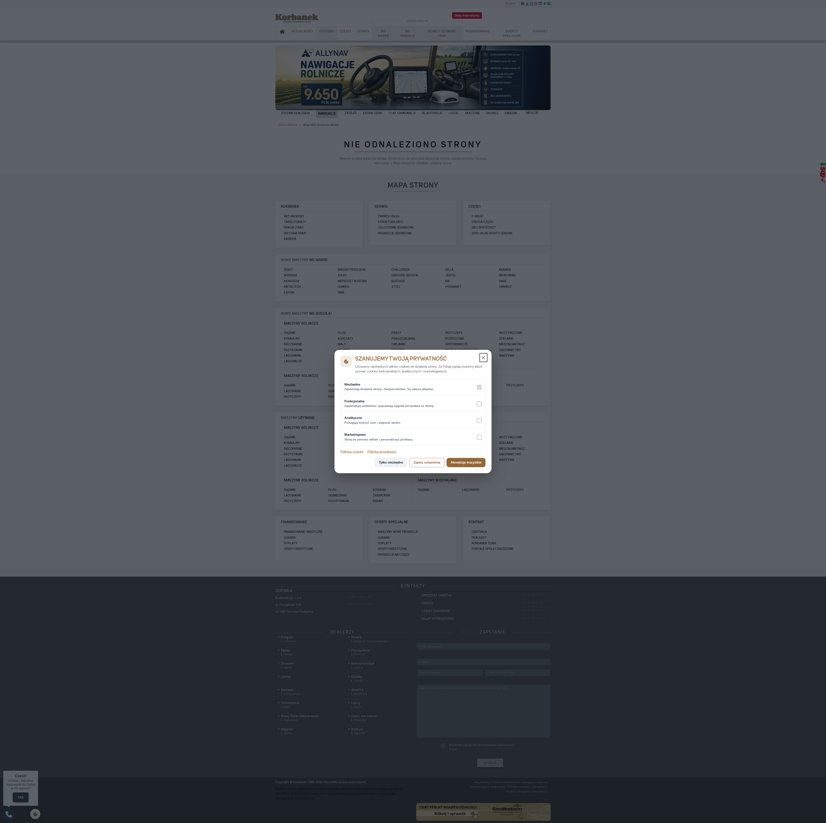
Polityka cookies (352, 451)
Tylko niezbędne (391, 462)
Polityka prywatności (381, 451)
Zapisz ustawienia (426, 462)
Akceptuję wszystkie (466, 462)
